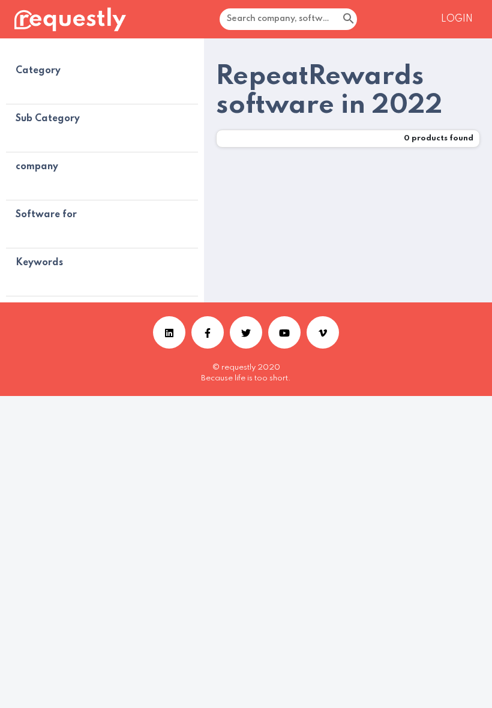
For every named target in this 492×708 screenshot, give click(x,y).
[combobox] (325, 19)
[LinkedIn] (169, 332)
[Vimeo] (323, 332)
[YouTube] (284, 332)
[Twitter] (246, 332)
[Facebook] (208, 332)
